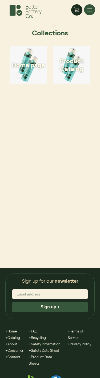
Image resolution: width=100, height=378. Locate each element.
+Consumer (14, 350)
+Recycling (37, 337)
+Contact (12, 357)
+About (11, 344)
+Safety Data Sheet (44, 350)
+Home (11, 331)
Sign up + (50, 307)
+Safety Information (44, 344)
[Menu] (89, 9)
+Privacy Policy (79, 344)
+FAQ (33, 331)
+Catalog (12, 337)
